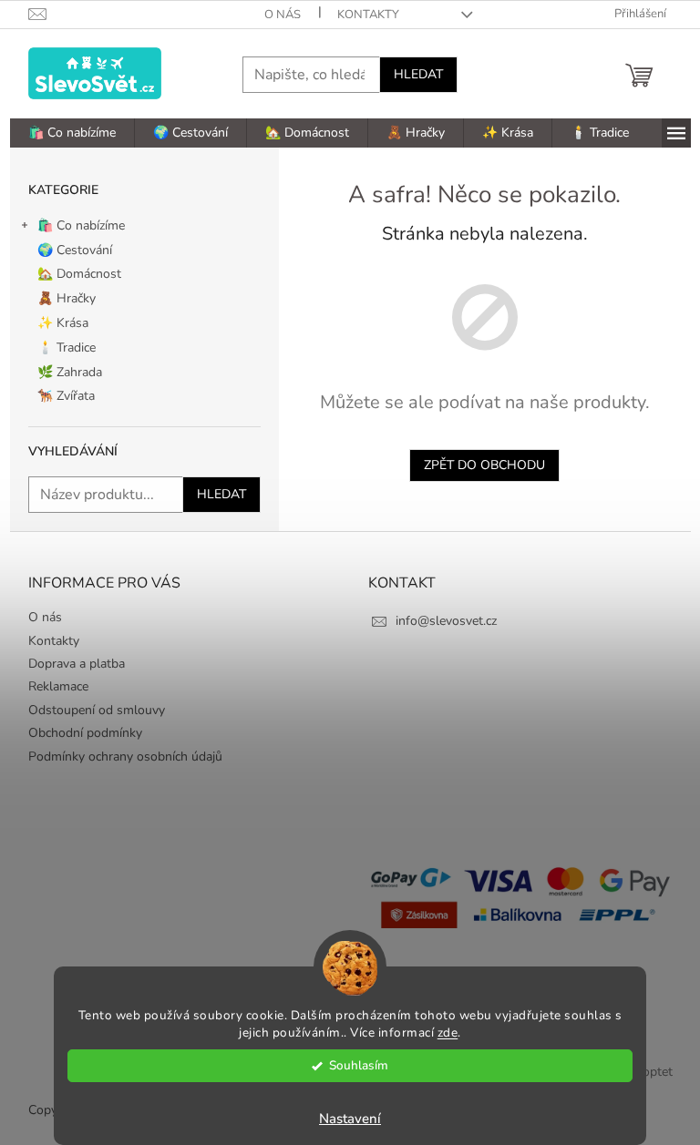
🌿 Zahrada (69, 372)
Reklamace (58, 686)
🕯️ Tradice (66, 347)
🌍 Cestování (74, 250)
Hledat (418, 74)
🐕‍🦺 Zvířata (66, 395)
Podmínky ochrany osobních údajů (125, 756)
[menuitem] (72, 133)
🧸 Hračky (66, 298)
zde (448, 1032)
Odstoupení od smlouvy (96, 710)
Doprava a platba (76, 663)
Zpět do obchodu (484, 465)
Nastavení (350, 1118)
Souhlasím (358, 1065)
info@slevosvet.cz (446, 620)
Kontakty (368, 14)
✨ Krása (62, 323)
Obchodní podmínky (85, 732)
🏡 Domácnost (79, 273)
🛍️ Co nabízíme (81, 225)
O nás (282, 14)
